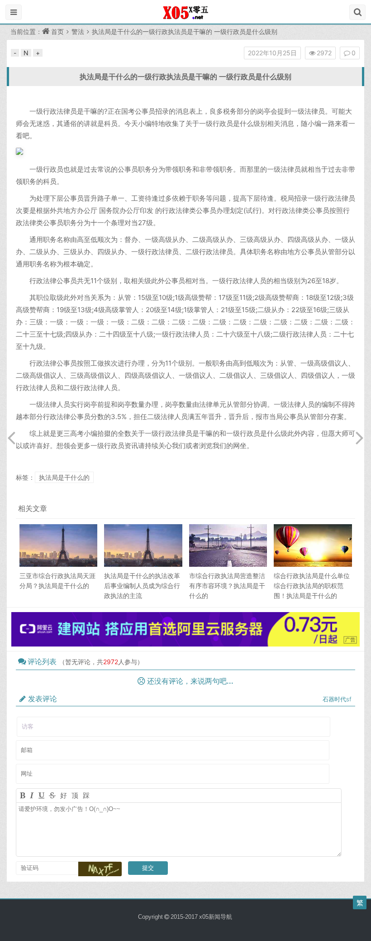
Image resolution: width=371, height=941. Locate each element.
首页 (57, 31)
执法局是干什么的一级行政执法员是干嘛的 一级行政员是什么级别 (185, 76)
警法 (77, 31)
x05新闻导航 (215, 916)
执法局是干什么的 (64, 477)
